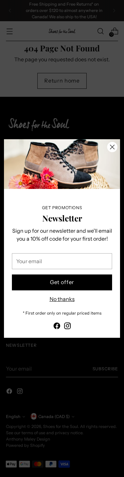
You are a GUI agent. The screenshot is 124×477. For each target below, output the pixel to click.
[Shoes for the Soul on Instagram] (67, 327)
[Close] (112, 147)
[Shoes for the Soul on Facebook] (57, 327)
